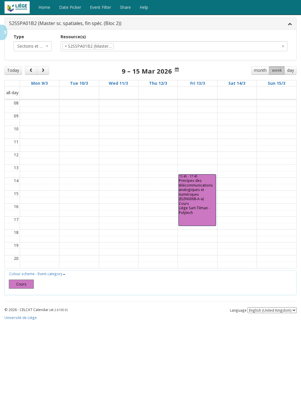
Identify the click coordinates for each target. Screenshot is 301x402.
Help (144, 7)
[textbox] (124, 46)
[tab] (150, 23)
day (290, 70)
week (277, 70)
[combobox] (33, 46)
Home (44, 7)
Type (19, 36)
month (260, 70)
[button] (37, 273)
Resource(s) (73, 36)
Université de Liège (20, 317)
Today (13, 70)
